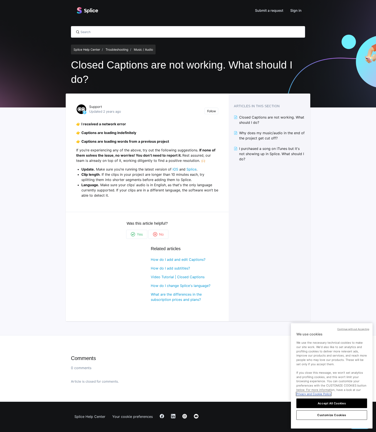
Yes (140, 234)
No (161, 234)
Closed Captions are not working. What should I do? (271, 120)
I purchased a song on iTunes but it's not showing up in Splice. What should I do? (271, 153)
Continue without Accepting (353, 329)
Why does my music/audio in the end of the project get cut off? (272, 135)
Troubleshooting (117, 49)
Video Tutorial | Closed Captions (178, 277)
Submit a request (269, 10)
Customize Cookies (331, 415)
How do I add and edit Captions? (178, 259)
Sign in (296, 10)
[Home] (87, 10)
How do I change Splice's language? (180, 285)
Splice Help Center (87, 49)
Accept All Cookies (332, 403)
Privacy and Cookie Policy (313, 394)
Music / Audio (143, 49)
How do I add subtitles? (170, 268)
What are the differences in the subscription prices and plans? (176, 297)
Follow (211, 111)
